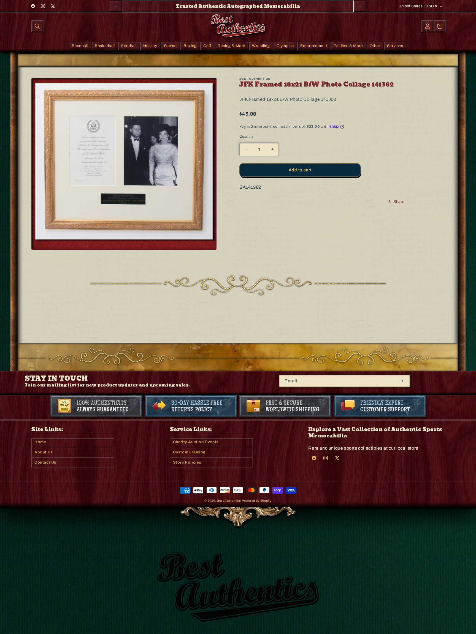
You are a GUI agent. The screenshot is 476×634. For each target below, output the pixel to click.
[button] (37, 26)
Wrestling (261, 45)
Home (40, 442)
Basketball (105, 45)
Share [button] (399, 201)
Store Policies (187, 462)
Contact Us (45, 462)
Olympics (285, 45)
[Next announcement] (360, 6)
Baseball (80, 45)
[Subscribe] (401, 381)
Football (129, 45)
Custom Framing (189, 452)
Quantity (246, 136)
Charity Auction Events (196, 442)
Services (395, 45)
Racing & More (231, 45)
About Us (43, 452)
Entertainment (313, 45)
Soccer (170, 45)
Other (375, 45)
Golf (207, 45)
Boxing (190, 45)
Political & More (348, 45)
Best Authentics (229, 500)
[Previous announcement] (116, 6)
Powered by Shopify (257, 500)
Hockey (150, 45)
